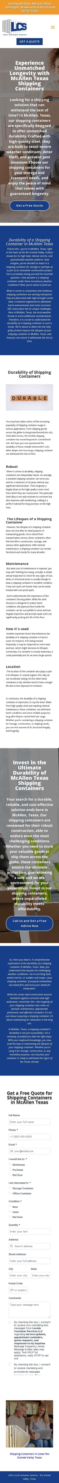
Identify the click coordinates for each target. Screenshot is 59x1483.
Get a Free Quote (29, 205)
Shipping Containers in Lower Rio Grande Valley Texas (29, 1455)
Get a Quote (30, 41)
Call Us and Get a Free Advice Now (29, 923)
